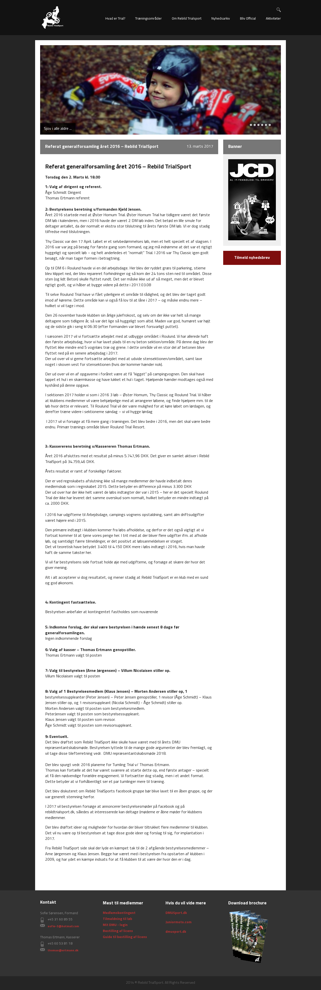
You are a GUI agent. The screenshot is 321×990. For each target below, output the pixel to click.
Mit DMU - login (115, 925)
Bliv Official (248, 18)
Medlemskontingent (119, 913)
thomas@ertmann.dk (63, 950)
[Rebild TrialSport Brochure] (248, 936)
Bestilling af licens (118, 931)
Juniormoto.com (179, 922)
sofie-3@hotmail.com (63, 926)
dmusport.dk (176, 932)
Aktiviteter (273, 18)
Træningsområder (148, 18)
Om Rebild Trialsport (186, 18)
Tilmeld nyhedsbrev (252, 258)
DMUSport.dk (176, 913)
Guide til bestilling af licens (125, 937)
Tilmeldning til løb (117, 919)
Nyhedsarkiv (220, 18)
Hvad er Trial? (115, 18)
